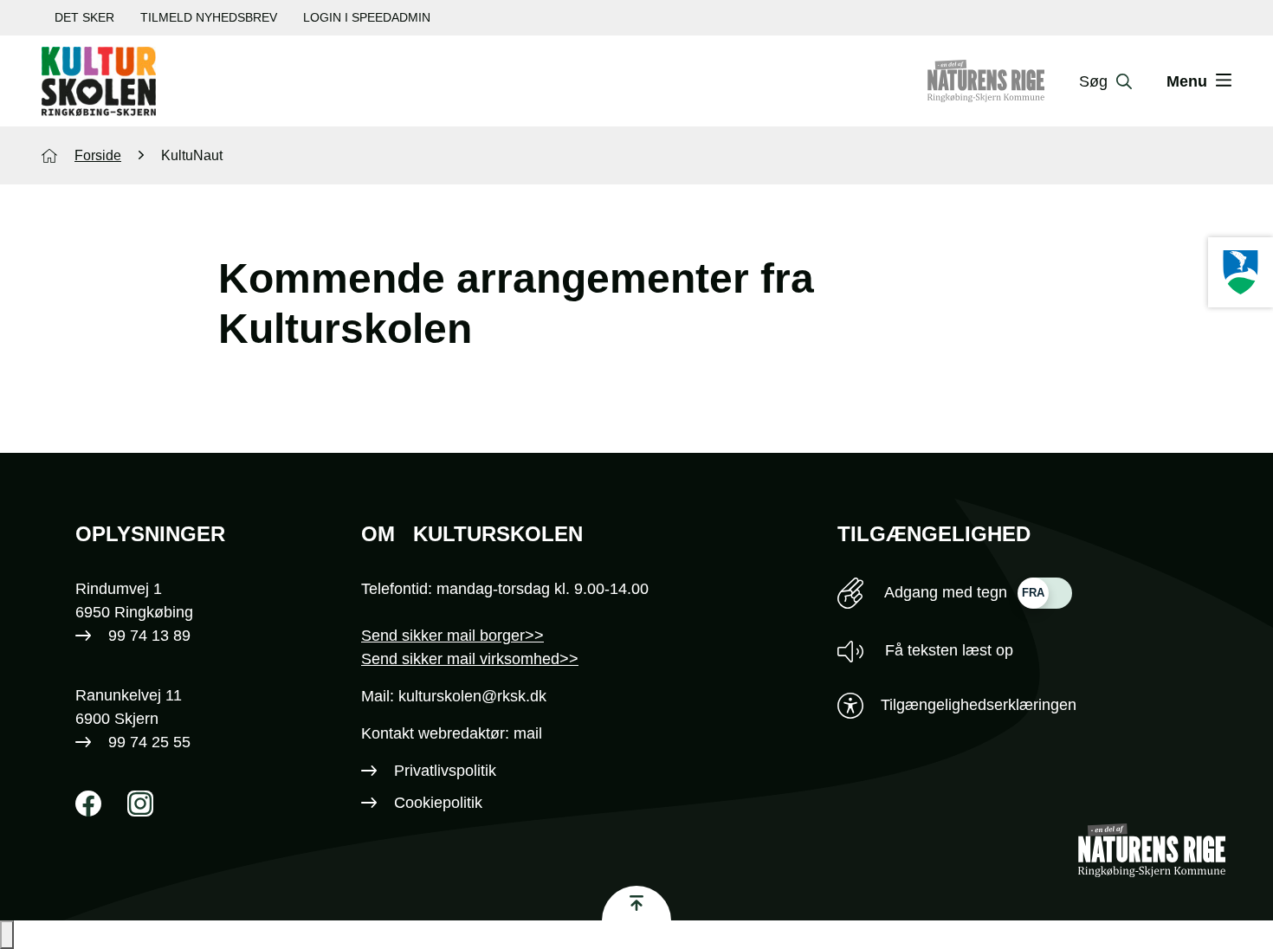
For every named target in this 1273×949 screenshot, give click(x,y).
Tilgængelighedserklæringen (978, 704)
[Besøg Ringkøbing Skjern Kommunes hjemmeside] (1240, 272)
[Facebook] (88, 804)
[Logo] (99, 81)
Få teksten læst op (947, 650)
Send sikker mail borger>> (452, 635)
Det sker (84, 17)
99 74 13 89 (149, 635)
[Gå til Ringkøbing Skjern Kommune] (1003, 81)
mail (528, 733)
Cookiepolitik (438, 802)
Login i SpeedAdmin (366, 17)
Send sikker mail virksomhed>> (469, 659)
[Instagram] (140, 804)
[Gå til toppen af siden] (636, 903)
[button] (7, 934)
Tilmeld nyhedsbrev (208, 17)
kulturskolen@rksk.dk (472, 696)
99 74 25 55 (149, 742)
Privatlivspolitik (445, 770)
